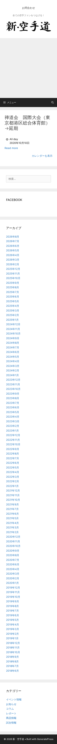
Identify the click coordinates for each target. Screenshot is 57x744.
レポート (11, 713)
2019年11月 (13, 592)
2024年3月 (12, 365)
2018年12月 (13, 643)
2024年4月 (12, 361)
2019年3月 (12, 629)
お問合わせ (28, 7)
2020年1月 (12, 582)
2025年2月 (12, 315)
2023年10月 (13, 388)
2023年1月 (12, 430)
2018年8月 (12, 661)
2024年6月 (12, 352)
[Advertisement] (28, 68)
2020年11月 (13, 541)
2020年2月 (12, 578)
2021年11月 (13, 495)
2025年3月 (12, 310)
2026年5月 (12, 250)
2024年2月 (12, 370)
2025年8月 (12, 287)
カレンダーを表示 (42, 155)
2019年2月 (12, 633)
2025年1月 (12, 319)
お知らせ (11, 704)
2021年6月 (12, 513)
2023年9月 (12, 393)
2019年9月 (12, 601)
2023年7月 (12, 402)
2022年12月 (13, 435)
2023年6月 (12, 407)
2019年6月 (12, 615)
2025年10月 (13, 278)
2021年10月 (13, 499)
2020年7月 (12, 559)
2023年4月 (12, 416)
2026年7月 (12, 241)
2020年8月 (12, 555)
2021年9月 (12, 504)
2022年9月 (12, 449)
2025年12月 (13, 268)
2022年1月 (12, 486)
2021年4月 (12, 522)
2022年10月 (13, 444)
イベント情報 (14, 699)
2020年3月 (12, 573)
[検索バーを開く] (52, 102)
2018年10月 (13, 652)
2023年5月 (12, 412)
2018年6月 (12, 670)
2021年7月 (12, 509)
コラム (10, 708)
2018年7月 (12, 666)
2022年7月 (12, 458)
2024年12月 (13, 324)
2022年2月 (12, 481)
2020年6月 (12, 564)
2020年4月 (12, 569)
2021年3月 (12, 527)
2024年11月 (13, 329)
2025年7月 (12, 292)
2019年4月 (12, 624)
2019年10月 (13, 596)
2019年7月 (12, 610)
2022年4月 (12, 472)
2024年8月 (12, 342)
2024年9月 (12, 338)
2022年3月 (12, 476)
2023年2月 (12, 425)
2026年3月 (12, 259)
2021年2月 (12, 532)
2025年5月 (12, 301)
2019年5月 (12, 619)
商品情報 (11, 717)
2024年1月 (12, 375)
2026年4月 (12, 255)
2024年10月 (13, 333)
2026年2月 (12, 264)
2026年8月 (12, 236)
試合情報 (11, 722)
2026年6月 (12, 245)
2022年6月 (12, 462)
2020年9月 (12, 550)
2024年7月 (12, 347)
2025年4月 (12, 305)
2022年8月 (12, 453)
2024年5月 (12, 356)
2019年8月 (12, 606)
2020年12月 (13, 536)
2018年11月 (13, 647)
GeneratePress (45, 739)
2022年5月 (12, 467)
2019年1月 (12, 638)
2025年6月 (12, 296)
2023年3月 (12, 421)
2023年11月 (13, 384)
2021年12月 (13, 490)
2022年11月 (13, 439)
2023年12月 (13, 379)
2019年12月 (13, 587)
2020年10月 (13, 545)
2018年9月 (12, 656)
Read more (11, 148)
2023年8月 (12, 398)
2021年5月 (12, 518)
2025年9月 (12, 282)
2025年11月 (13, 273)
